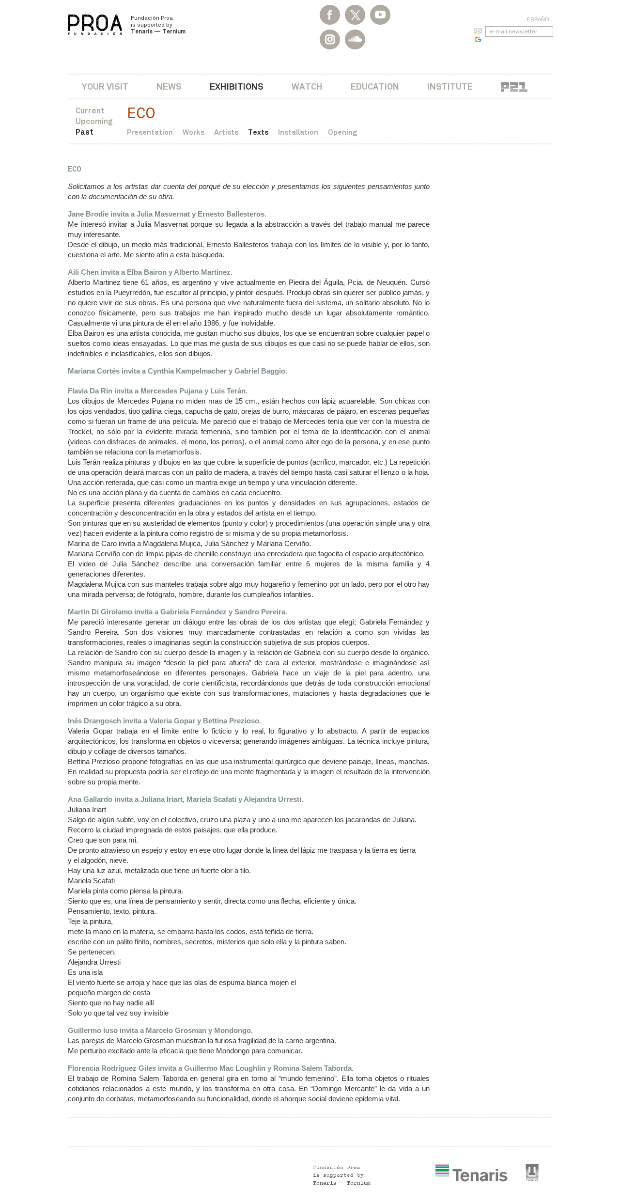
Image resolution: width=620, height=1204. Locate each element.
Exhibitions (237, 86)
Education (375, 86)
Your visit (105, 86)
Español (539, 19)
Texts (258, 132)
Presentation (150, 132)
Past (84, 132)
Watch (307, 86)
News (169, 86)
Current (90, 111)
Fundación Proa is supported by (158, 25)
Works (193, 132)
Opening (342, 132)
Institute (450, 86)
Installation (298, 132)
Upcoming (94, 121)
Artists (226, 132)
